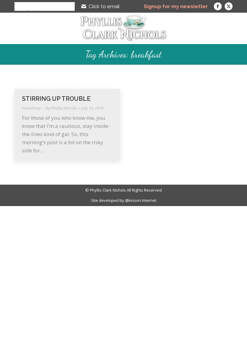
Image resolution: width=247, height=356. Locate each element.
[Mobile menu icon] (236, 28)
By (61, 108)
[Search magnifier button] (18, 6)
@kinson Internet (140, 200)
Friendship (31, 108)
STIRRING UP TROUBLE (56, 98)
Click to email (104, 6)
